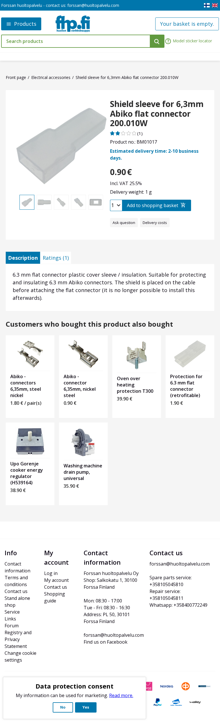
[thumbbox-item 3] (61, 202)
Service (12, 612)
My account (56, 580)
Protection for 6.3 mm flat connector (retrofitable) (186, 385)
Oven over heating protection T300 (135, 384)
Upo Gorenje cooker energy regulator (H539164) (26, 473)
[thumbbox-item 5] (95, 202)
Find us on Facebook (105, 642)
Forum (12, 625)
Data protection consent (74, 686)
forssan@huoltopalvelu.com (93, 5)
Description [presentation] (23, 257)
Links (10, 619)
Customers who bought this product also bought (89, 324)
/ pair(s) (26, 403)
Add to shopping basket (152, 205)
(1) (140, 133)
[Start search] (157, 41)
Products (25, 23)
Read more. (121, 695)
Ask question (124, 222)
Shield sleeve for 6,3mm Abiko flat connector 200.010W (157, 113)
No (63, 707)
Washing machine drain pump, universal (83, 472)
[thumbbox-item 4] (78, 202)
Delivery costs (155, 222)
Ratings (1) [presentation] (56, 257)
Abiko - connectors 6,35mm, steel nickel (25, 385)
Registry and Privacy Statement (19, 639)
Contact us (16, 591)
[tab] (23, 258)
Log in (51, 573)
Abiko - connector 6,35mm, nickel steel (80, 385)
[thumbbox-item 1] (26, 202)
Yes (85, 707)
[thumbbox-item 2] (44, 202)
